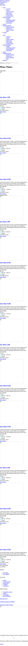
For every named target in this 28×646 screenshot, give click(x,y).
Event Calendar (10, 29)
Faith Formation (7, 17)
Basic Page (9, 13)
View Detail (3, 111)
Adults (7, 18)
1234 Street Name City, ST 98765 (7, 601)
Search (1, 63)
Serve (4, 24)
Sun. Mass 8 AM (5, 138)
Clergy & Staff (9, 11)
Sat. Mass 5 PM (5, 97)
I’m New (8, 9)
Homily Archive (10, 27)
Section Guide (9, 15)
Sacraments (9, 22)
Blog (7, 31)
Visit (4, 7)
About (7, 10)
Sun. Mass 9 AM (5, 179)
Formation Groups (10, 20)
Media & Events (7, 25)
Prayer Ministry (10, 21)
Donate (5, 32)
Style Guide (9, 14)
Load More (3, 566)
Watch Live (9, 28)
